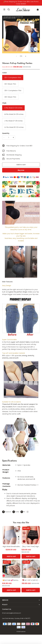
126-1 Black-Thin (10, 97)
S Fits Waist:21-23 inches (13, 108)
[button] (4, 9)
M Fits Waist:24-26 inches (13, 114)
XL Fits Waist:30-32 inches (14, 127)
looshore (23, 631)
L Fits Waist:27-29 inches (13, 121)
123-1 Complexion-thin (12, 77)
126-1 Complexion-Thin (12, 90)
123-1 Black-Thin (10, 84)
